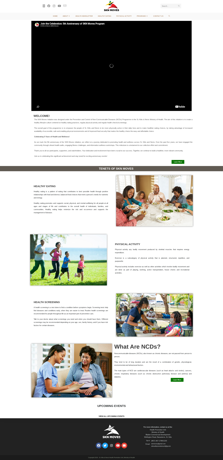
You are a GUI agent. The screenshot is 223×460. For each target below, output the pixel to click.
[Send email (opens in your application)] (64, 5)
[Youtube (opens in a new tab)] (59, 5)
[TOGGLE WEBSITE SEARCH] (169, 16)
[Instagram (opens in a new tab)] (54, 5)
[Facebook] (99, 445)
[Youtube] (118, 445)
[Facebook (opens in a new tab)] (48, 5)
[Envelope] (124, 445)
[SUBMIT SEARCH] (179, 6)
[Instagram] (111, 445)
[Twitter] (105, 445)
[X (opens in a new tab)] (44, 6)
